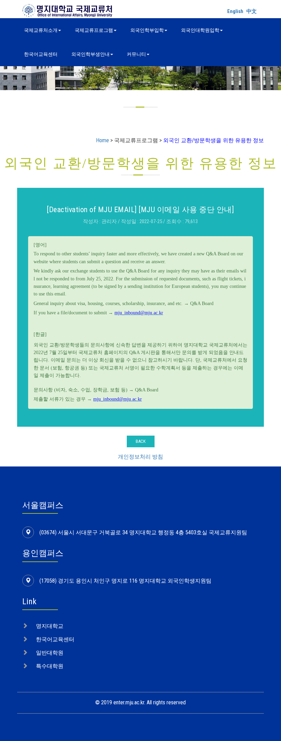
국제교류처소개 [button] (41, 30)
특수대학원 (49, 666)
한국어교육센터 (41, 54)
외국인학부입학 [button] (147, 30)
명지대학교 (49, 626)
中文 (251, 11)
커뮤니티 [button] (136, 54)
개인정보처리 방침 (140, 456)
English (235, 11)
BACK (141, 441)
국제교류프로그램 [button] (94, 30)
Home (102, 140)
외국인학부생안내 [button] (90, 54)
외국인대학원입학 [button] (200, 30)
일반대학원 (49, 652)
